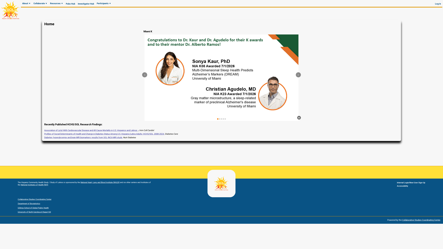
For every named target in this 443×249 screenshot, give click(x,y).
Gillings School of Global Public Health (33, 208)
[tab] (218, 119)
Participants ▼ (104, 3)
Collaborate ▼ (40, 3)
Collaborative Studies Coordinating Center (34, 199)
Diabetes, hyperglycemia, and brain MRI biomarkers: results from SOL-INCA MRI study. (83, 137)
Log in (438, 4)
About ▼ (26, 3)
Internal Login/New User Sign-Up (411, 183)
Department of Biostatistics (29, 204)
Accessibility (402, 186)
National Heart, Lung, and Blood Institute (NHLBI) (100, 182)
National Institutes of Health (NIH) (34, 185)
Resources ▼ (56, 3)
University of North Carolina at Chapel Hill (34, 212)
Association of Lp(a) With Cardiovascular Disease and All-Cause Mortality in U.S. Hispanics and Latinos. (91, 130)
